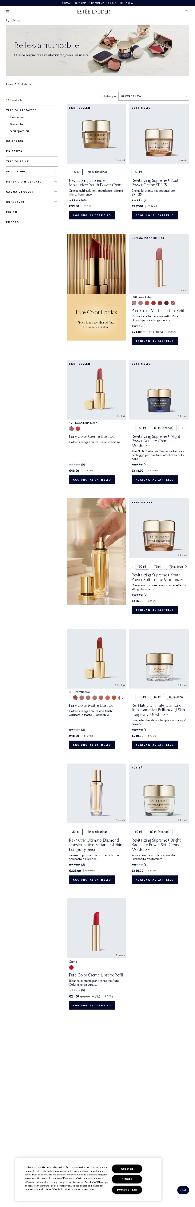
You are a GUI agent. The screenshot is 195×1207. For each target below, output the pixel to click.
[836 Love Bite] (134, 303)
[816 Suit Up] (140, 303)
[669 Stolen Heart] (101, 697)
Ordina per (109, 96)
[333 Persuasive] (159, 303)
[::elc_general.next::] (122, 697)
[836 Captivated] (114, 697)
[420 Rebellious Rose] (71, 428)
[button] (183, 1190)
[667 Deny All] (107, 697)
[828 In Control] (88, 697)
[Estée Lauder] (93, 11)
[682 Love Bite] (81, 697)
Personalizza (127, 1190)
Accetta (127, 1169)
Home (10, 84)
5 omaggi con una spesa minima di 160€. (97, 3)
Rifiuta (127, 1179)
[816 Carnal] (77, 428)
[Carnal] (71, 967)
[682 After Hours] (166, 303)
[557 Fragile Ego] (172, 303)
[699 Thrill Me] (153, 303)
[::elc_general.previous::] (71, 697)
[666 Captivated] (147, 303)
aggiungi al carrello (92, 215)
